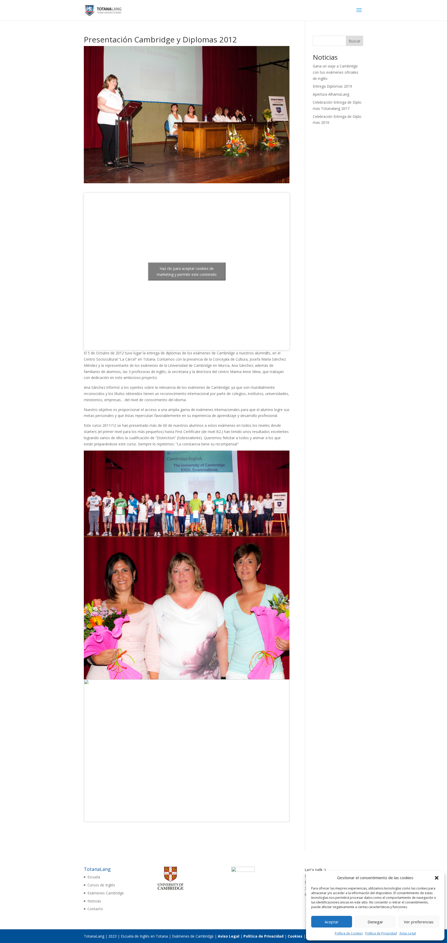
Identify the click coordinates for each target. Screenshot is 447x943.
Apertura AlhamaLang (331, 94)
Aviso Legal (407, 933)
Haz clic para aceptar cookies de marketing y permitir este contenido (187, 271)
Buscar (354, 41)
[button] (436, 877)
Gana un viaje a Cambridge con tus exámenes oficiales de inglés (335, 72)
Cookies (295, 936)
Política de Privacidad (381, 933)
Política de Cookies (349, 933)
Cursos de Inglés (101, 885)
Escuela (93, 876)
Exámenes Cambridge (105, 893)
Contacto (95, 908)
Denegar (375, 921)
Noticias (94, 901)
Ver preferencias (419, 921)
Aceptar (332, 921)
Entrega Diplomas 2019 (332, 86)
